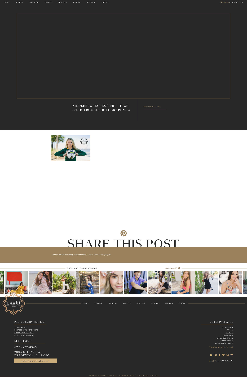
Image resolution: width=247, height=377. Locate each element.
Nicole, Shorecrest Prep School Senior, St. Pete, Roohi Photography (82, 255)
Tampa (230, 330)
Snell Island (227, 341)
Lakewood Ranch (225, 338)
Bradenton (227, 327)
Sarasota (228, 335)
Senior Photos (21, 327)
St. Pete (229, 333)
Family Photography (24, 335)
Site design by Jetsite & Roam (147, 375)
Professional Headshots (26, 330)
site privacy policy (127, 375)
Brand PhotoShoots (24, 333)
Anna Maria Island (224, 343)
